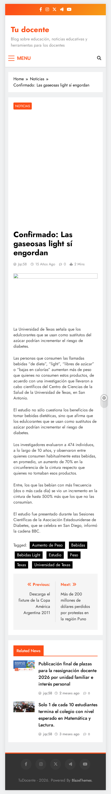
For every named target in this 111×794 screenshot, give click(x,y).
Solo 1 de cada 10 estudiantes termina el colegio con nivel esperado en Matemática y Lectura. (67, 714)
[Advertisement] (55, 170)
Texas (21, 565)
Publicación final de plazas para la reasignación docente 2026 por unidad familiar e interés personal (67, 673)
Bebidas (78, 545)
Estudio (55, 555)
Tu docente (30, 29)
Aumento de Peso (47, 545)
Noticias (22, 106)
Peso (74, 555)
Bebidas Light (28, 555)
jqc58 (22, 264)
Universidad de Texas (52, 565)
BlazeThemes (82, 780)
